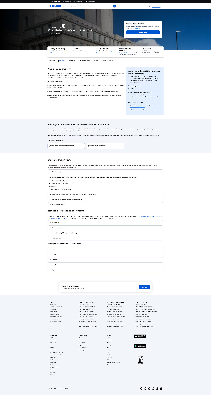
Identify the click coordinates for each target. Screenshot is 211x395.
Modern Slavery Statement (113, 362)
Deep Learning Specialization (114, 314)
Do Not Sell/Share (111, 365)
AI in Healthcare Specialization (114, 312)
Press (108, 337)
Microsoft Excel (54, 319)
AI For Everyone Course (113, 309)
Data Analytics (53, 312)
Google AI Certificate (84, 304)
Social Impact (53, 370)
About (51, 337)
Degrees (52, 357)
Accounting (53, 304)
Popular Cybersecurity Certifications (144, 324)
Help (108, 347)
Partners (81, 340)
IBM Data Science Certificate (86, 324)
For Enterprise (54, 360)
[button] (72, 6)
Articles (109, 355)
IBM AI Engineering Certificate (86, 319)
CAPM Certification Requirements (144, 307)
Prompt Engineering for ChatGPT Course (117, 324)
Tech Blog (81, 350)
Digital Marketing (54, 314)
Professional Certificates (56, 352)
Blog (80, 345)
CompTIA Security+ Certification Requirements (147, 312)
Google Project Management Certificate (88, 314)
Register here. (136, 28)
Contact (109, 352)
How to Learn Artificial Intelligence (144, 319)
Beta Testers (82, 342)
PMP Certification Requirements (143, 321)
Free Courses (53, 372)
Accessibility (110, 350)
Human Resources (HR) (56, 316)
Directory (109, 357)
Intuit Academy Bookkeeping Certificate (88, 326)
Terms (108, 342)
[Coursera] (55, 6)
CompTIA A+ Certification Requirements (145, 309)
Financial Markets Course (113, 319)
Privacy (109, 345)
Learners (81, 337)
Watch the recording (135, 110)
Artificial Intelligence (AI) (56, 307)
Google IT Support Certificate (86, 312)
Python (52, 324)
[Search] (114, 6)
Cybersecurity (53, 309)
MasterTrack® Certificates (56, 355)
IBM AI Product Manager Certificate (87, 321)
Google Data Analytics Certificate (87, 309)
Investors (109, 340)
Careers (52, 345)
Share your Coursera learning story (144, 326)
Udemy (52, 375)
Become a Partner (54, 367)
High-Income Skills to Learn (142, 316)
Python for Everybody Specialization (116, 326)
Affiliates (109, 360)
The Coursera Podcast (84, 347)
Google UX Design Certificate (86, 316)
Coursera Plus (53, 350)
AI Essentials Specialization (114, 304)
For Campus (53, 365)
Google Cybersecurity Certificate (87, 307)
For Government (54, 362)
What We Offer (54, 340)
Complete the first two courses (127, 53)
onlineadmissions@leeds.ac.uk (137, 107)
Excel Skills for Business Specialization (116, 316)
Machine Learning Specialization (115, 321)
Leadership (53, 342)
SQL (51, 326)
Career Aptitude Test (141, 304)
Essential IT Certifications (142, 314)
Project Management (55, 321)
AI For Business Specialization (114, 307)
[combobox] (93, 6)
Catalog (52, 347)
